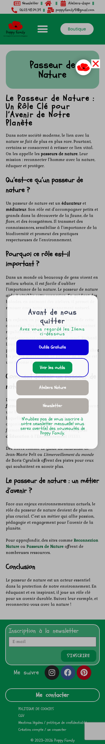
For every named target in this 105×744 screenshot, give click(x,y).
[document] (52, 372)
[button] (95, 63)
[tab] (52, 347)
